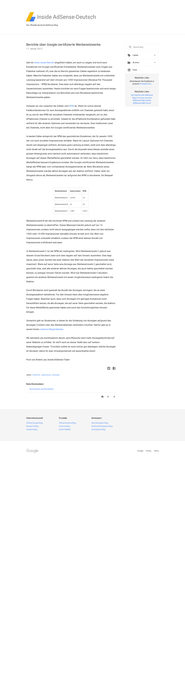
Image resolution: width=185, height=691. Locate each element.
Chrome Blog (64, 426)
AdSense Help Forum (142, 103)
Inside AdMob (65, 429)
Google (140, 451)
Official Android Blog (67, 423)
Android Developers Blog (102, 426)
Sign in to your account (142, 98)
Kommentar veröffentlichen (42, 389)
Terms (156, 451)
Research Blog (32, 426)
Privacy (149, 451)
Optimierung (46, 375)
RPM (71, 106)
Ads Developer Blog (100, 423)
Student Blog (31, 429)
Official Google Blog (34, 423)
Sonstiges (56, 375)
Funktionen (36, 375)
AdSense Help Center (142, 100)
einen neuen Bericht (44, 62)
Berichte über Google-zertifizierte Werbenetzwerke (63, 45)
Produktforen (145, 84)
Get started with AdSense (142, 95)
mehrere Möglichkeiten (51, 329)
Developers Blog (98, 429)
